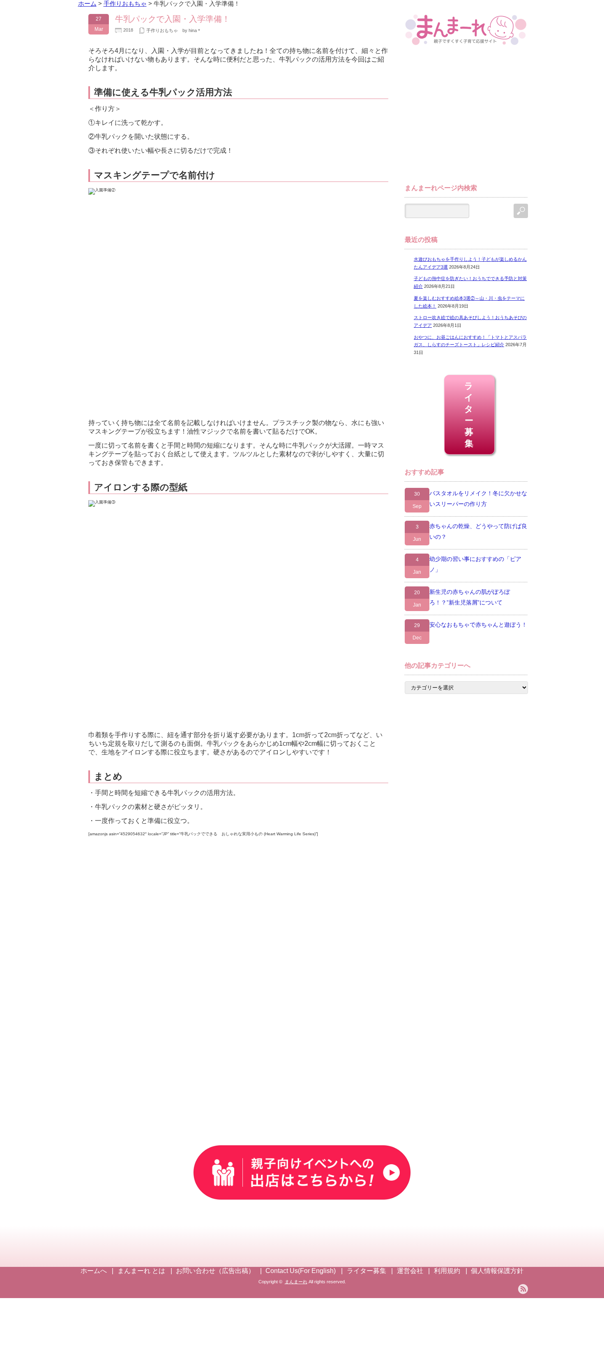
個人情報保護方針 (497, 1270)
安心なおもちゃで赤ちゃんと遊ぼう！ (478, 624)
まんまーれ (296, 1281)
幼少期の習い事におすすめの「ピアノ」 (475, 564)
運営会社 (410, 1270)
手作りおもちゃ (162, 30)
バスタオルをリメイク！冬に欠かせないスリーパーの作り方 (478, 498)
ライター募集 (469, 414)
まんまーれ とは (141, 1270)
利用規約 (447, 1270)
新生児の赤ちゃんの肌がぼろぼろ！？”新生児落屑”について (469, 597)
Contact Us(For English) (300, 1270)
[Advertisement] (466, 118)
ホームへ (94, 1270)
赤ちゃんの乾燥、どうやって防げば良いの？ (478, 531)
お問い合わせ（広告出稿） (215, 1270)
